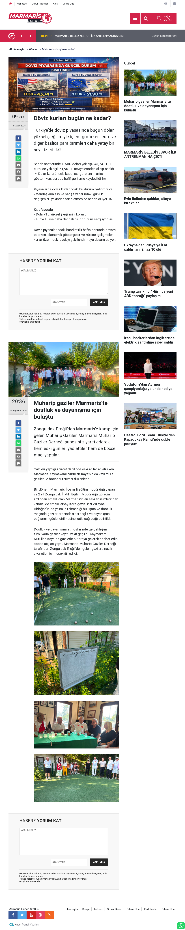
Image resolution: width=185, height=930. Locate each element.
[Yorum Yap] (18, 178)
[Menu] (135, 18)
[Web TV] (166, 3)
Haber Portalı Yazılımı (27, 924)
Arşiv (55, 3)
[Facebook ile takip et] (13, 915)
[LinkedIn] (18, 152)
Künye (86, 909)
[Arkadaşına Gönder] (18, 165)
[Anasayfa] (10, 3)
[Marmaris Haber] (30, 18)
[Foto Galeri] (175, 3)
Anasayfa (72, 909)
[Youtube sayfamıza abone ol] (31, 915)
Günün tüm (164, 36)
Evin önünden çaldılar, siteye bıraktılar (78, 36)
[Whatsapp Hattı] (181, 925)
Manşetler (22, 3)
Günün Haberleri (40, 3)
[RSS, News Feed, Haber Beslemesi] (49, 915)
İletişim (98, 909)
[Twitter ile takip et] (22, 915)
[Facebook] (18, 138)
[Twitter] (18, 145)
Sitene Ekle (68, 3)
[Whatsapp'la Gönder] (18, 158)
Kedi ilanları (150, 909)
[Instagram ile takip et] (40, 915)
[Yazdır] (18, 172)
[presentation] (21, 36)
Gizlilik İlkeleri (114, 909)
